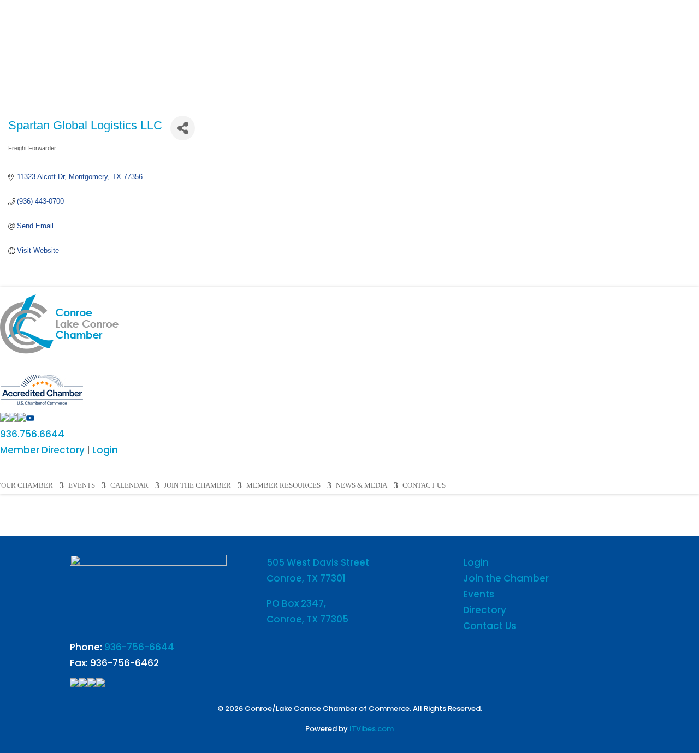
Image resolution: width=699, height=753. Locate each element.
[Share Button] (182, 128)
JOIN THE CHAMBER (197, 485)
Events (478, 594)
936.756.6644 (32, 434)
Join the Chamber (506, 578)
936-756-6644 (139, 647)
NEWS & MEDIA (361, 485)
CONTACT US (424, 485)
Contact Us (489, 625)
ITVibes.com (372, 729)
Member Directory (42, 449)
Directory (484, 609)
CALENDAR (129, 485)
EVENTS (81, 485)
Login (105, 449)
